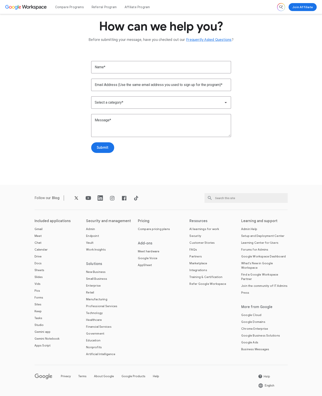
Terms (82, 376)
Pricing (144, 221)
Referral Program (104, 7)
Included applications (53, 221)
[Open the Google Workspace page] (26, 7)
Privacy (66, 376)
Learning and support (259, 221)
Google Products (133, 376)
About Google (104, 376)
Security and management (108, 221)
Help (156, 376)
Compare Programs (69, 7)
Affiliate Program (137, 7)
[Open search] (281, 7)
